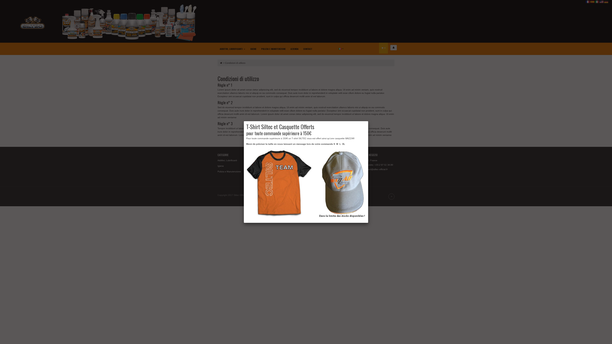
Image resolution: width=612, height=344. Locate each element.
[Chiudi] (368, 121)
